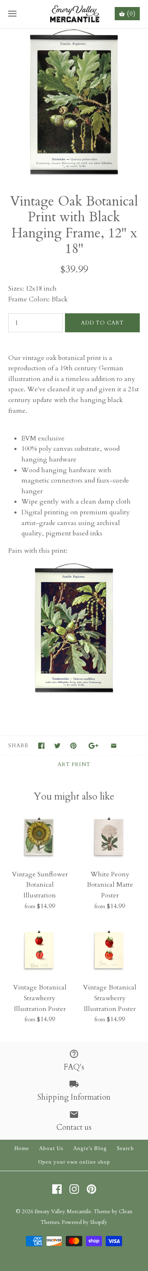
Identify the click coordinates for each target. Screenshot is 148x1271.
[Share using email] (114, 746)
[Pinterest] (91, 1189)
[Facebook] (57, 1189)
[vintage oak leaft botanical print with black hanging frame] (74, 692)
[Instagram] (74, 1189)
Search (125, 1148)
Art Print (74, 764)
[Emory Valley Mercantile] (74, 14)
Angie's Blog (90, 1148)
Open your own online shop (74, 1162)
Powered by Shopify (84, 1222)
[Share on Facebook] (41, 746)
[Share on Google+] (93, 746)
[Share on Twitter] (57, 746)
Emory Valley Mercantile (63, 1211)
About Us (51, 1148)
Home (21, 1148)
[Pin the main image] (73, 746)
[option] (74, 102)
